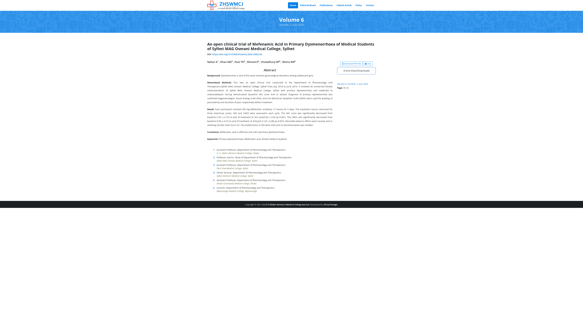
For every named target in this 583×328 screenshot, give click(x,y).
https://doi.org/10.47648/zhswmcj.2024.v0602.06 (237, 54)
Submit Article (344, 5)
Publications (326, 5)
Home (293, 5)
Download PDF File (352, 63)
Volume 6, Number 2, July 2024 (352, 83)
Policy (359, 5)
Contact (370, 5)
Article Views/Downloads (356, 70)
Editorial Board (308, 5)
